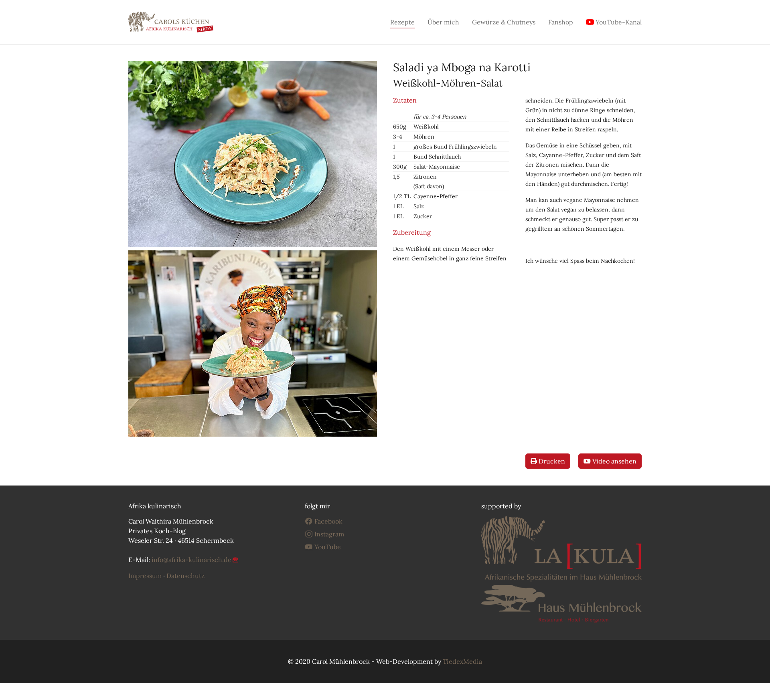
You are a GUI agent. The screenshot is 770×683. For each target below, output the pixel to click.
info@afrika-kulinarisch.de (191, 560)
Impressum (145, 576)
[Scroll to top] (752, 665)
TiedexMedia (462, 661)
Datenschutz (185, 576)
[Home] (170, 22)
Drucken (551, 461)
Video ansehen (613, 461)
